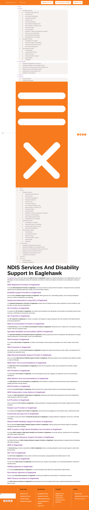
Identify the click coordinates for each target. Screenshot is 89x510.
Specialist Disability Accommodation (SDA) (34, 65)
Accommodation (22, 61)
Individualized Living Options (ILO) (31, 71)
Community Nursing (30, 22)
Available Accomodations (29, 73)
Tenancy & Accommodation (32, 33)
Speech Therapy (29, 54)
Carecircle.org (13, 278)
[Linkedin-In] (83, 134)
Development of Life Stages (32, 37)
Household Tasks (29, 27)
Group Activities (29, 29)
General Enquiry (27, 78)
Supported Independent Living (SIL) (32, 63)
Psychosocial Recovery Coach (33, 44)
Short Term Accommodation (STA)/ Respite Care (35, 67)
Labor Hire (20, 74)
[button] (42, 135)
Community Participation (31, 16)
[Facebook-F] (78, 134)
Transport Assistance (30, 18)
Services (20, 8)
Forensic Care (29, 20)
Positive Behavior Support (32, 56)
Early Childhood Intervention (32, 35)
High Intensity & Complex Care (33, 25)
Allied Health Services (28, 48)
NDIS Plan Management (31, 46)
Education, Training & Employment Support (36, 31)
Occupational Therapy (31, 52)
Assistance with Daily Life (32, 12)
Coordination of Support (31, 40)
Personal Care (29, 14)
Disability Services (27, 10)
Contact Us (20, 76)
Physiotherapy (29, 50)
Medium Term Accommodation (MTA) (32, 69)
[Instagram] (85, 134)
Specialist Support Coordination (33, 42)
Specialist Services (27, 39)
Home (19, 6)
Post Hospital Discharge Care (33, 23)
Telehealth (27, 59)
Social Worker (28, 57)
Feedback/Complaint (28, 80)
